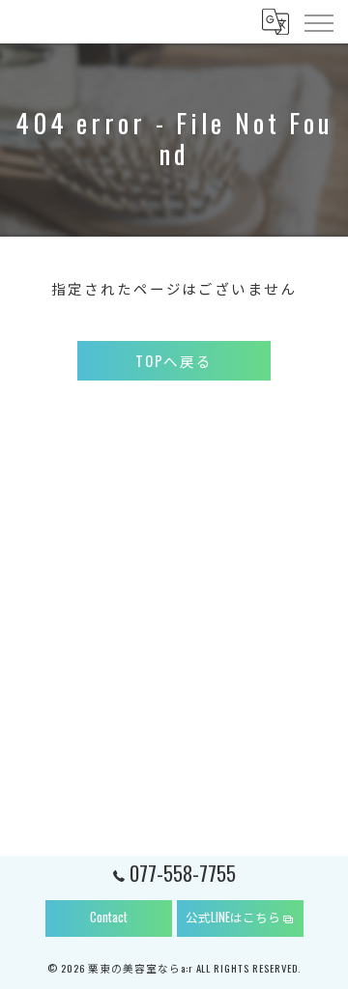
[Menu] (318, 21)
